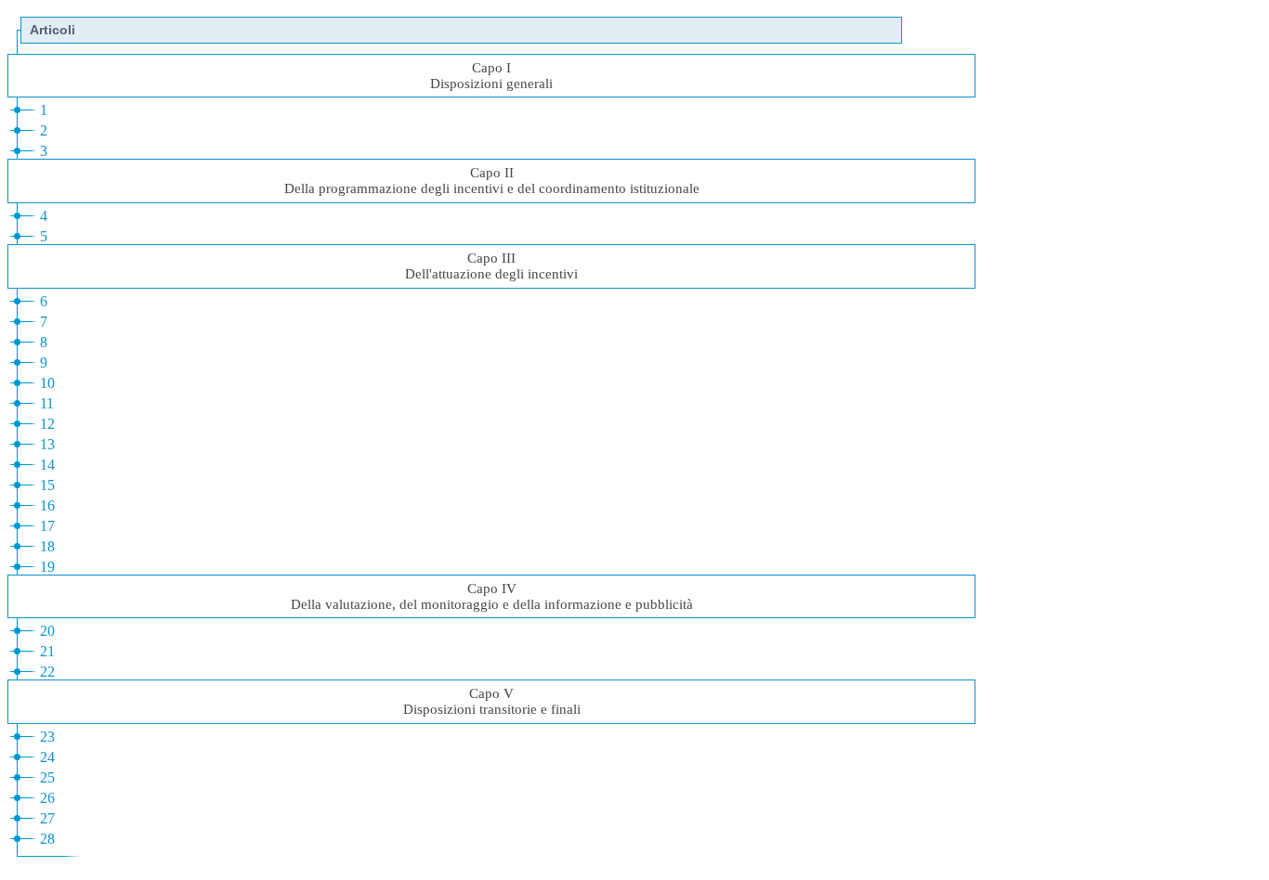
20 (47, 631)
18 (47, 546)
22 (47, 671)
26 (47, 798)
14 (47, 464)
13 (47, 444)
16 (47, 505)
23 (47, 736)
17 (47, 526)
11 (47, 403)
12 (47, 424)
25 (47, 777)
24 (47, 757)
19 (47, 567)
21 (47, 651)
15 (47, 485)
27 (47, 818)
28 (47, 839)
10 (47, 383)
